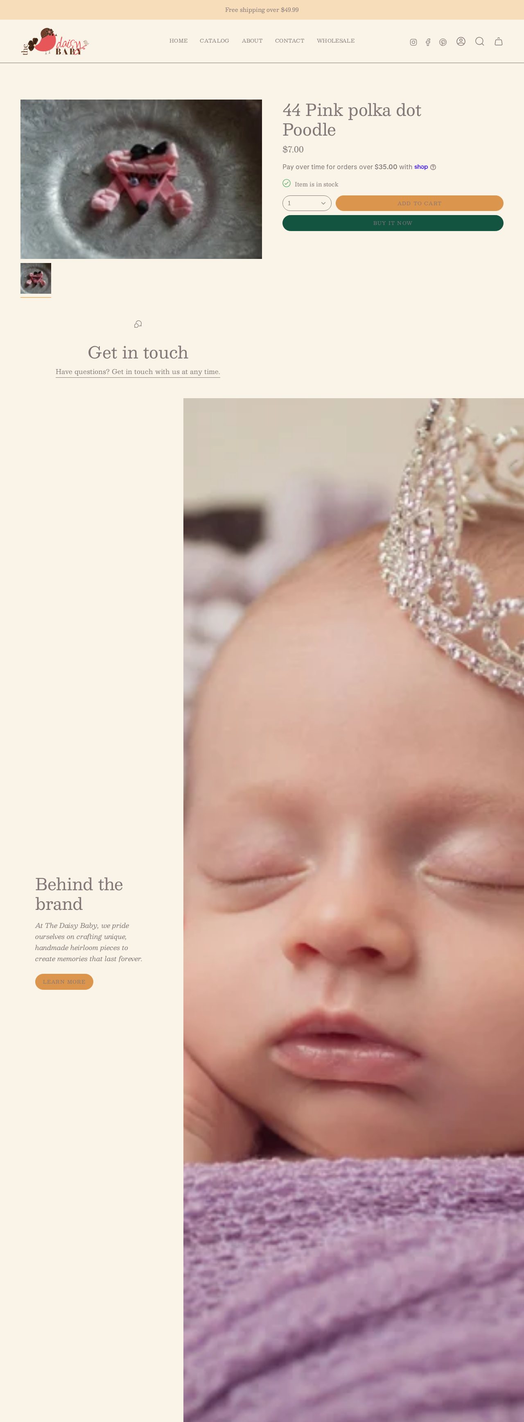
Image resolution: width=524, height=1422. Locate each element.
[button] (214, 41)
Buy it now (393, 223)
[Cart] (498, 41)
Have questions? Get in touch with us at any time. (138, 371)
